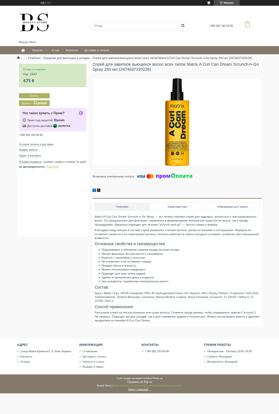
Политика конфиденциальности (163, 385)
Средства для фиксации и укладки (67, 58)
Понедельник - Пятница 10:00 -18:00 (229, 351)
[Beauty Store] (34, 23)
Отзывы (25, 361)
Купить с (27, 103)
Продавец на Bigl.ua (139, 381)
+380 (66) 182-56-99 (157, 351)
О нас (55, 50)
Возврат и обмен (93, 366)
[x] (98, 191)
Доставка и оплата (96, 50)
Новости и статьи (93, 361)
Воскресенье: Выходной (222, 361)
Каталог (37, 50)
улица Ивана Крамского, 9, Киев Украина (45, 351)
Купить (34, 95)
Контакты (72, 50)
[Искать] (182, 26)
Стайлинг (34, 58)
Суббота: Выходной (219, 356)
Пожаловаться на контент (128, 385)
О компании (90, 351)
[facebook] (94, 191)
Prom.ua (158, 378)
